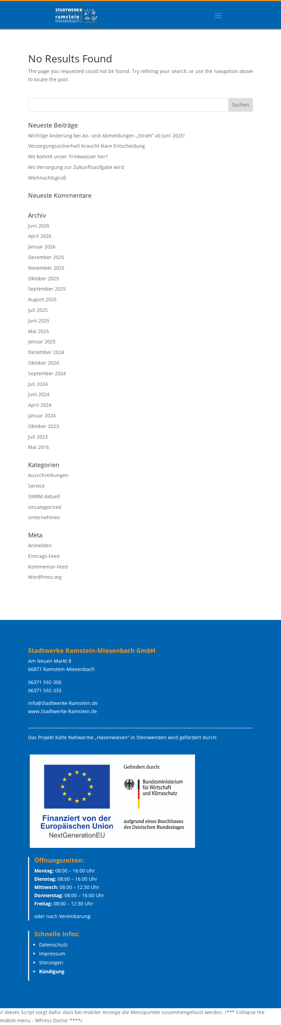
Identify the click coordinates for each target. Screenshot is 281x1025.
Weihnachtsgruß (47, 177)
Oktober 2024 (43, 362)
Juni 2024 (38, 394)
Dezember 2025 (46, 257)
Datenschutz (53, 944)
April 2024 (39, 405)
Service (36, 486)
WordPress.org (45, 577)
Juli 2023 (38, 437)
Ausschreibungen (48, 475)
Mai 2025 (38, 331)
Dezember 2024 (46, 352)
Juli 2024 (38, 384)
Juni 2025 (38, 320)
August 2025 (42, 299)
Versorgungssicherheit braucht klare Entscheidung (86, 146)
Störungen (51, 962)
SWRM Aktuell (44, 496)
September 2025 (47, 288)
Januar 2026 (42, 246)
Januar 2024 (42, 415)
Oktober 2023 (43, 426)
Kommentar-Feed (48, 566)
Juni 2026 (38, 225)
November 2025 (46, 268)
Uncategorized (44, 507)
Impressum (52, 953)
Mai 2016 (38, 447)
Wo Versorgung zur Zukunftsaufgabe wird (76, 167)
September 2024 (47, 373)
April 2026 (39, 236)
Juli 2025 (38, 310)
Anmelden (40, 545)
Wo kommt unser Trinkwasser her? (68, 156)
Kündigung (51, 971)
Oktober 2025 (43, 278)
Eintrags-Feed (44, 556)
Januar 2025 (42, 341)
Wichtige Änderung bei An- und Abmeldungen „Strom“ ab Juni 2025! (106, 135)
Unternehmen (44, 517)
